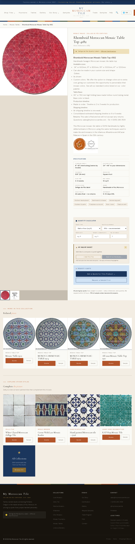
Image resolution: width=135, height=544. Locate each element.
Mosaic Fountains (59, 519)
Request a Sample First (101, 280)
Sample (28, 360)
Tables (33, 13)
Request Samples (87, 511)
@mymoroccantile (116, 506)
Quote (14, 361)
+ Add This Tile (89, 257)
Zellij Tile (56, 502)
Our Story (54, 12)
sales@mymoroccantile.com (119, 497)
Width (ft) (79, 232)
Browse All (19, 470)
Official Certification (108, 51)
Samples (66, 13)
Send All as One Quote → (114, 257)
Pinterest (113, 511)
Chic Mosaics (57, 515)
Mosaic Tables (15, 25)
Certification (86, 502)
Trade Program (87, 515)
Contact (84, 523)
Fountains (23, 13)
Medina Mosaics (58, 506)
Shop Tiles (9, 12)
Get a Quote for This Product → (101, 274)
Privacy (108, 539)
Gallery (43, 13)
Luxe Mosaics (57, 497)
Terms (115, 539)
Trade (95, 13)
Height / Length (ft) (99, 232)
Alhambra (56, 511)
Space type (79, 224)
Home (5, 25)
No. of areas (115, 232)
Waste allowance (108, 224)
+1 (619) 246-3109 (116, 502)
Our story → (107, 2)
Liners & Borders (58, 528)
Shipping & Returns (125, 539)
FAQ (111, 13)
